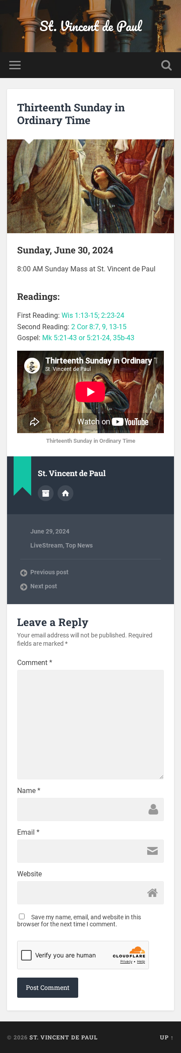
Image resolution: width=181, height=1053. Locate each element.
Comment (34, 662)
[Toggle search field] (166, 65)
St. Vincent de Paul (90, 26)
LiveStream (46, 545)
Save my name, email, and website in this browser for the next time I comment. (79, 921)
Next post (43, 586)
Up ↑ (167, 1037)
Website (29, 874)
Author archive (46, 493)
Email (28, 832)
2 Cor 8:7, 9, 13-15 (99, 327)
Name (28, 790)
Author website (65, 493)
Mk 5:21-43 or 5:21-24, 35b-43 (88, 338)
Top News (79, 545)
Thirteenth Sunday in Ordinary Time (71, 113)
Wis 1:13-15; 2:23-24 (93, 315)
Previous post (49, 572)
